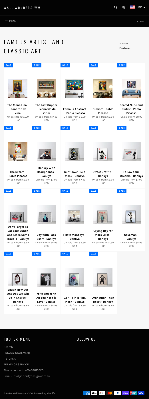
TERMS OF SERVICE (16, 364)
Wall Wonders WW (22, 8)
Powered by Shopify (44, 393)
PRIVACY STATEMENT (17, 352)
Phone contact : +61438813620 (24, 370)
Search (8, 347)
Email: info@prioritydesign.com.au (27, 376)
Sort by (123, 43)
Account (140, 21)
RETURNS (10, 358)
